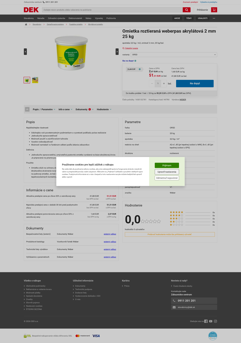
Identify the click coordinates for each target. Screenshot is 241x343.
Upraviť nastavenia (167, 171)
